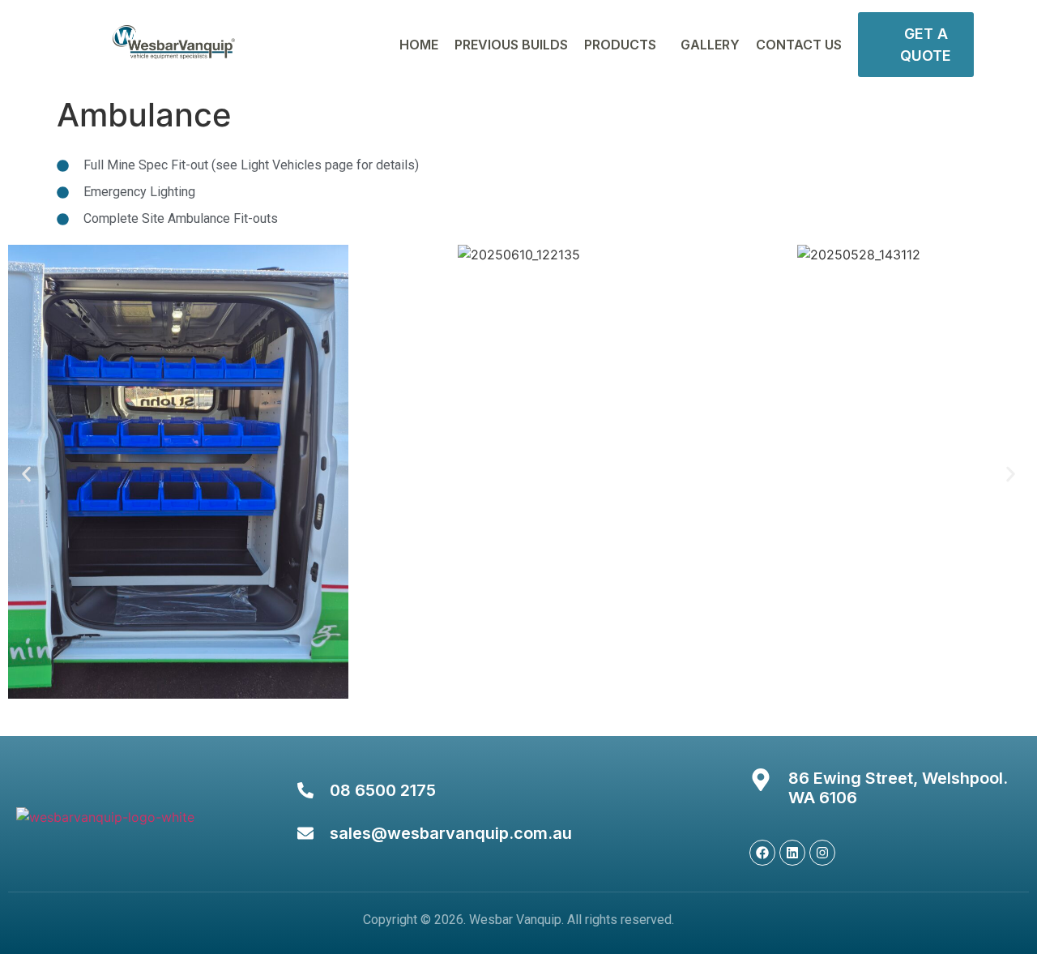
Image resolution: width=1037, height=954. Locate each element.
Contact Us (799, 44)
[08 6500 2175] (305, 790)
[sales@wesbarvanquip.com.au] (305, 833)
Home (418, 44)
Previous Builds (511, 44)
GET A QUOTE (925, 44)
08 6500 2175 (383, 790)
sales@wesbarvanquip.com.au (451, 833)
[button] (26, 474)
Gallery (710, 44)
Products (620, 44)
